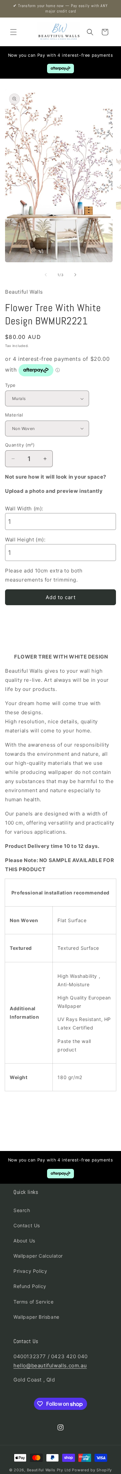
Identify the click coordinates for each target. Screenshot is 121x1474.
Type (10, 385)
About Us (24, 1240)
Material (14, 415)
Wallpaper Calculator (38, 1256)
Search (21, 1210)
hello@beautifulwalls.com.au (50, 1365)
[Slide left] (45, 274)
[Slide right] (75, 274)
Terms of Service (33, 1302)
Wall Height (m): (25, 539)
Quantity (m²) (20, 445)
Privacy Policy (30, 1271)
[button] (13, 32)
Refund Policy (29, 1286)
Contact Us (26, 1225)
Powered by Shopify (92, 1470)
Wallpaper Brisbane (36, 1317)
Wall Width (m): (24, 508)
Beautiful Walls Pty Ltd (49, 1470)
